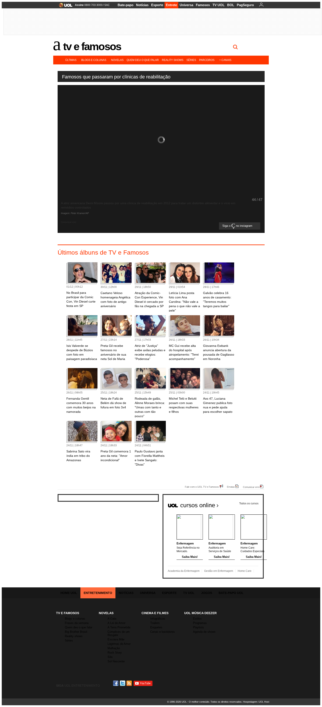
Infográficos (157, 618)
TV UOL (218, 5)
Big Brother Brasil (76, 631)
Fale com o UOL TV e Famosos (202, 487)
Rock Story (115, 652)
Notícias (142, 5)
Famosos (203, 5)
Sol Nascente (116, 661)
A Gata (112, 618)
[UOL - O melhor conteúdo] (64, 6)
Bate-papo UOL (231, 593)
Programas (200, 623)
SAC (107, 5)
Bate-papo (125, 5)
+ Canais (225, 60)
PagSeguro (245, 5)
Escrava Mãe (116, 639)
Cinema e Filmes (155, 613)
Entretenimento (98, 593)
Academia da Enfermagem (184, 570)
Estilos (197, 618)
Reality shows (172, 60)
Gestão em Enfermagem (218, 570)
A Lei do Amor (116, 623)
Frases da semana (76, 623)
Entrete (171, 5)
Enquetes (156, 627)
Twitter (123, 683)
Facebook (116, 683)
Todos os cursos (248, 503)
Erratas (231, 487)
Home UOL (68, 593)
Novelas (117, 60)
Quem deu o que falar (143, 60)
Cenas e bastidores (162, 631)
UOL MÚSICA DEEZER (200, 613)
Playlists (198, 627)
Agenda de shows (204, 631)
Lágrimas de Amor (119, 643)
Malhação (114, 648)
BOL (230, 5)
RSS (129, 683)
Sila (110, 657)
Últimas (70, 60)
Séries (191, 60)
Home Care (244, 570)
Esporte (157, 5)
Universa (186, 5)
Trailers (155, 623)
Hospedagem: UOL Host (256, 701)
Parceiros (206, 60)
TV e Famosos (92, 46)
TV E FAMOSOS (67, 613)
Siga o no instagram (237, 226)
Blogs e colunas (93, 60)
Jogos (206, 593)
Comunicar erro (251, 487)
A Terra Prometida (119, 627)
